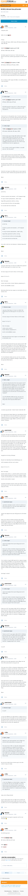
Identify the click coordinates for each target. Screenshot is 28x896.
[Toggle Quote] (3, 96)
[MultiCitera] (2, 86)
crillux (3, 15)
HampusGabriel (4, 886)
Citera (5, 86)
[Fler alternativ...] (25, 27)
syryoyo (7, 187)
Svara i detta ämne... (8, 865)
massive (10, 886)
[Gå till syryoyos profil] (2, 188)
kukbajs (2, 885)
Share (7, 872)
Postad (10, 27)
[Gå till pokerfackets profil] (2, 431)
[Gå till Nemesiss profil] (2, 262)
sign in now (7, 860)
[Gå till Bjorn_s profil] (2, 92)
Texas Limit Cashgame (15, 16)
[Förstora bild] (8, 35)
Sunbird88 (7, 885)
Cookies (22, 891)
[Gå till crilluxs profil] (2, 27)
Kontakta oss (16, 891)
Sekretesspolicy (8, 891)
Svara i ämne (14, 21)
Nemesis (7, 261)
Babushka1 (18, 886)
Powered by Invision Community (14, 893)
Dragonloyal (17, 885)
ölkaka (13, 886)
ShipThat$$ (12, 885)
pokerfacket (8, 430)
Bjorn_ (6, 91)
